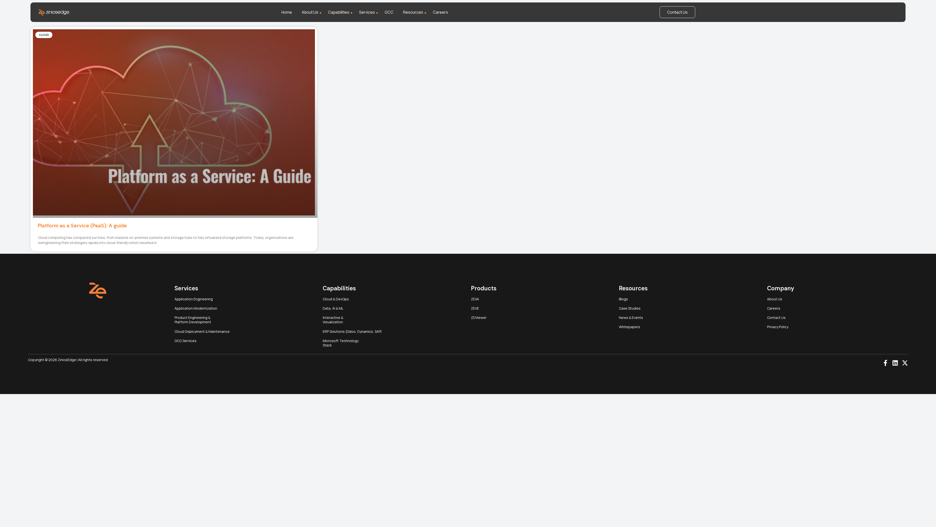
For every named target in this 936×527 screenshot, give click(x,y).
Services (367, 12)
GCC (389, 12)
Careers (440, 12)
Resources (413, 12)
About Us (310, 12)
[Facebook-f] (885, 363)
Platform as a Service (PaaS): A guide (82, 225)
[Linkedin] (895, 363)
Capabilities (338, 12)
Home (287, 12)
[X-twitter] (905, 363)
